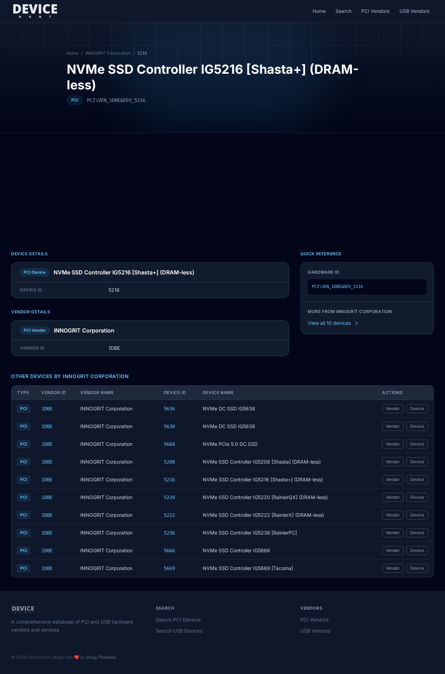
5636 (169, 408)
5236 (169, 533)
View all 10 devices (329, 323)
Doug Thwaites (101, 657)
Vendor (393, 408)
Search (343, 11)
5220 (169, 497)
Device (417, 408)
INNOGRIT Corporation (108, 53)
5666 (169, 550)
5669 (169, 568)
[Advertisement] (222, 185)
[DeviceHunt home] (35, 11)
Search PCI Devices (178, 620)
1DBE (46, 408)
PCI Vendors (375, 11)
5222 (169, 515)
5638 (169, 426)
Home (319, 11)
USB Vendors (414, 11)
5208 (169, 462)
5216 (169, 479)
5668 (169, 444)
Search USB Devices (179, 631)
